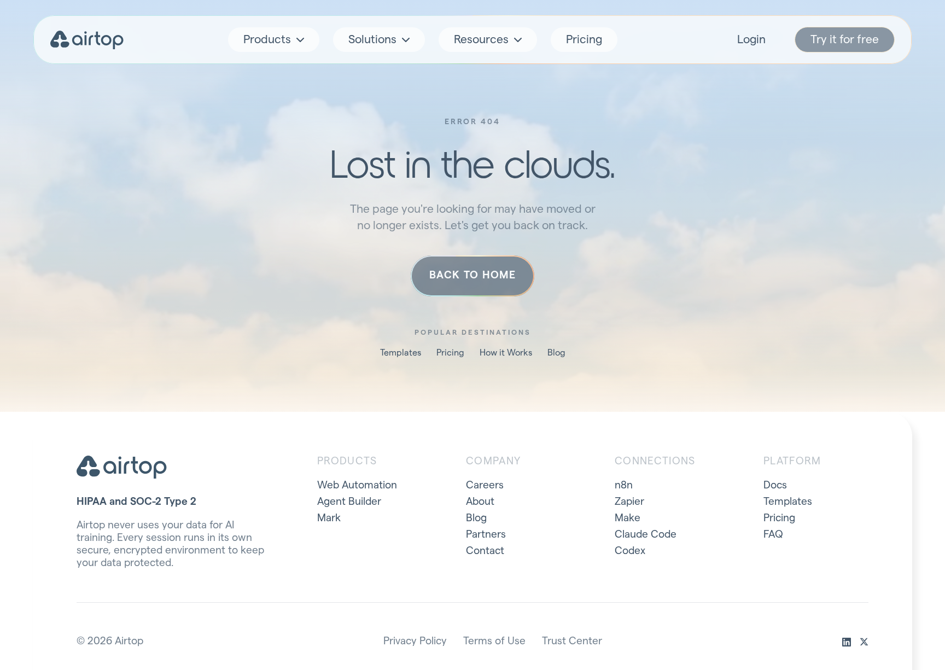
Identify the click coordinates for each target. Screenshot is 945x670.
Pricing (584, 39)
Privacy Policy (415, 641)
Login (751, 39)
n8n (624, 485)
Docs (775, 485)
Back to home (472, 275)
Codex (630, 551)
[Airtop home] (87, 40)
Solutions (372, 39)
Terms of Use (494, 641)
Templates (400, 352)
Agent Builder (349, 502)
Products (267, 39)
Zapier (629, 502)
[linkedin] (846, 642)
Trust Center (572, 641)
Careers (485, 485)
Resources (481, 39)
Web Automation (357, 485)
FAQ (773, 534)
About (480, 502)
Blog (556, 352)
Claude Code (645, 534)
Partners (486, 534)
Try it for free (844, 39)
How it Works (506, 352)
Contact (485, 551)
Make (627, 518)
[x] (864, 642)
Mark (329, 518)
